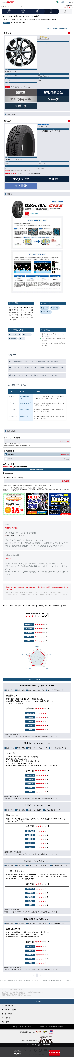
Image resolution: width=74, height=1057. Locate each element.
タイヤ (2, 6)
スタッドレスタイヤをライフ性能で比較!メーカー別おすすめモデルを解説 (34, 375)
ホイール (7, 6)
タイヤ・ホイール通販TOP (6, 980)
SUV (23, 338)
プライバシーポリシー (31, 1026)
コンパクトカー (15, 334)
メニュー (12, 6)
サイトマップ (43, 1026)
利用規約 (20, 1026)
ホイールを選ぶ (19, 980)
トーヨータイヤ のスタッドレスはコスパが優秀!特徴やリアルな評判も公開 (35, 361)
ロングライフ (47, 312)
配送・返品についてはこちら (15, 535)
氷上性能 (45, 308)
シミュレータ (19, 6)
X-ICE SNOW (24, 409)
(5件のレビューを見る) (34, 173)
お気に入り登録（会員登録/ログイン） (59, 28)
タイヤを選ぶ (37, 980)
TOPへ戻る (38, 1001)
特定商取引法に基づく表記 (56, 1026)
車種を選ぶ (28, 980)
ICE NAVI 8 (23, 416)
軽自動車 (13, 338)
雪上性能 (55, 308)
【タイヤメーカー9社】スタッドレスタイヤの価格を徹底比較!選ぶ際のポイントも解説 (36, 368)
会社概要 (13, 1026)
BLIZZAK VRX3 (24, 403)
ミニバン (28, 334)
